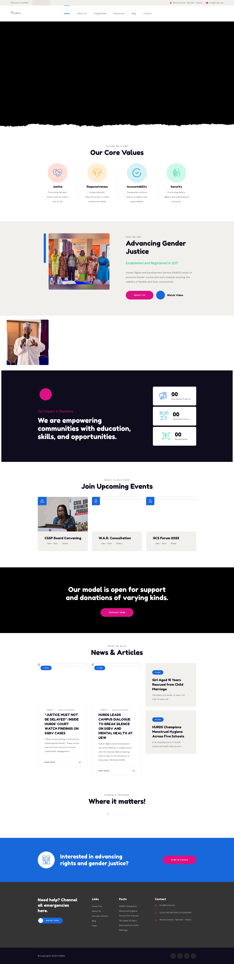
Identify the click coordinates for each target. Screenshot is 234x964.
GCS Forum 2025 (166, 538)
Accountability (137, 186)
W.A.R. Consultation (115, 538)
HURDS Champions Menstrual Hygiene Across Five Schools (168, 731)
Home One (97, 906)
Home (67, 13)
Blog (134, 13)
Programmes (100, 13)
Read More (50, 762)
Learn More (53, 105)
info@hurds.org (216, 2)
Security (176, 186)
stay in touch (179, 860)
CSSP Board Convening (63, 538)
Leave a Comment (66, 710)
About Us (82, 13)
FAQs (94, 925)
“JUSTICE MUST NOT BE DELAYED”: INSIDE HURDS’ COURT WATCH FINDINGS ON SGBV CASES (62, 724)
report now (52, 920)
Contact (147, 13)
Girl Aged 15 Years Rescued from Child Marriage (167, 684)
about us (139, 295)
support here (117, 612)
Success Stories (100, 916)
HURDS (49, 710)
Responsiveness (97, 186)
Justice (57, 186)
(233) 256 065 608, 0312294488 (175, 912)
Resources (119, 13)
